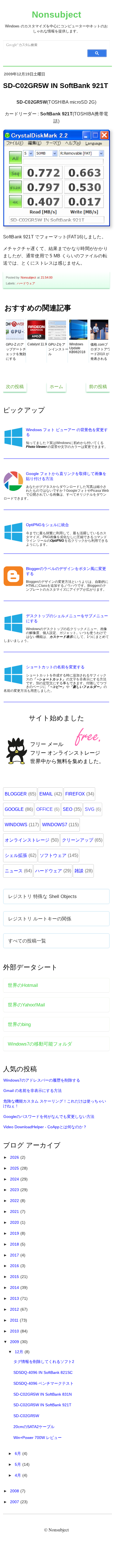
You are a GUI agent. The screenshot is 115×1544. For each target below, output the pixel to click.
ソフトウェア (53, 855)
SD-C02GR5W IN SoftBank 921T (42, 1405)
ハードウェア (26, 283)
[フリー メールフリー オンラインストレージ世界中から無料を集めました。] (56, 776)
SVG (89, 809)
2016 (15, 1265)
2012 (15, 1309)
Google (14, 809)
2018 (15, 1244)
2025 (15, 1168)
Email (46, 794)
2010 (15, 1331)
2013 (15, 1298)
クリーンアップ (77, 840)
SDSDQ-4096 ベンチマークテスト (43, 1383)
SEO (67, 809)
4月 (18, 1475)
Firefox (75, 794)
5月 (18, 1464)
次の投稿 (15, 386)
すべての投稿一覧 (27, 941)
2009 (15, 1341)
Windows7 (54, 824)
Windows (16, 824)
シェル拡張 (16, 855)
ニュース (14, 870)
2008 (15, 1491)
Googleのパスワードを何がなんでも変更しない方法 (48, 1116)
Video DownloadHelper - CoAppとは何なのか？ (45, 1127)
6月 (18, 1453)
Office (44, 809)
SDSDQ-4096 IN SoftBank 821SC (43, 1372)
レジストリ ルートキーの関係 (39, 918)
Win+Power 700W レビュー (37, 1437)
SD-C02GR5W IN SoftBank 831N (42, 1394)
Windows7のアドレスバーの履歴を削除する (41, 1080)
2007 (15, 1502)
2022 (15, 1200)
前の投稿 (98, 386)
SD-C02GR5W (26, 1416)
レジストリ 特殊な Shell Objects (42, 896)
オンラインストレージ (27, 840)
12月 (19, 1352)
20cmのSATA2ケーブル (33, 1426)
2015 (15, 1276)
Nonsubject (56, 14)
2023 (15, 1189)
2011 (15, 1320)
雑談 (79, 870)
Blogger (16, 794)
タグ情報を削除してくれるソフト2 (43, 1361)
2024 (15, 1179)
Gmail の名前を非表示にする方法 (32, 1090)
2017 (15, 1255)
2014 (15, 1287)
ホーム (56, 386)
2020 (15, 1222)
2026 (15, 1157)
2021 (15, 1211)
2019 (15, 1233)
